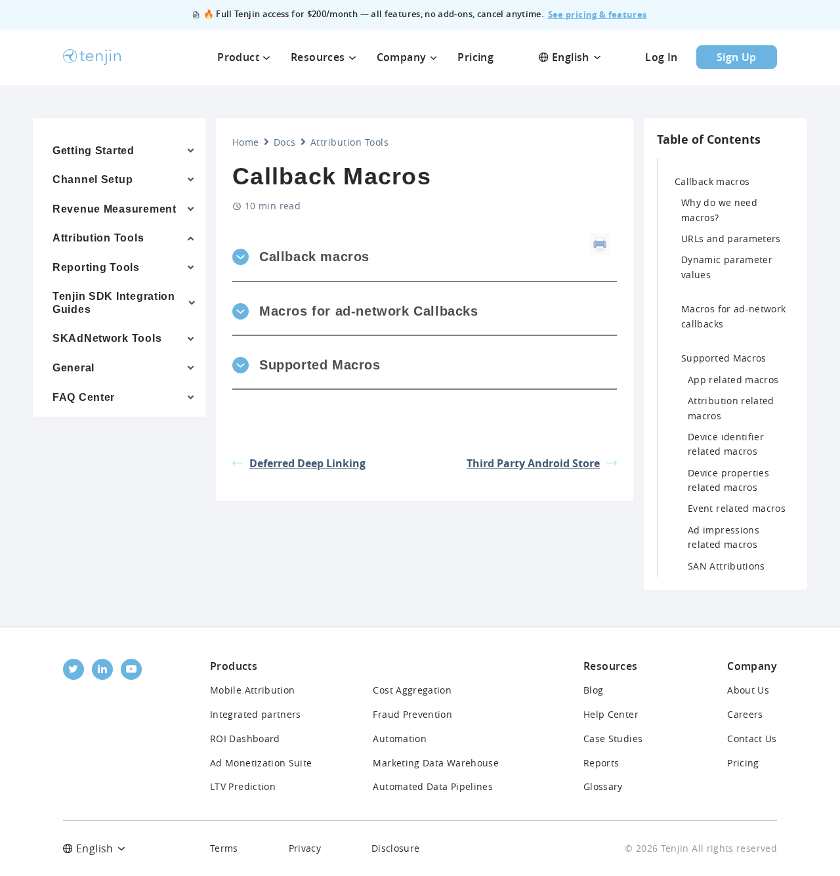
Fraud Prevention (412, 714)
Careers (745, 714)
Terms (224, 848)
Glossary (603, 786)
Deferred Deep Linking (307, 463)
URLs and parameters (731, 238)
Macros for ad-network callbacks (733, 315)
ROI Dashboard (245, 738)
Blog (593, 690)
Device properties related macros (728, 480)
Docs (285, 142)
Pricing (743, 763)
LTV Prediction (243, 786)
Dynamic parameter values (726, 266)
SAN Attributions (726, 566)
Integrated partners (255, 714)
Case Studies (612, 738)
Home (245, 142)
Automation (400, 738)
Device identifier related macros (726, 443)
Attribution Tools (349, 142)
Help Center (611, 714)
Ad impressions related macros (723, 537)
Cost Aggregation (412, 690)
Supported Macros (723, 358)
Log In (661, 57)
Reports (601, 763)
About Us (748, 690)
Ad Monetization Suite (261, 763)
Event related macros (737, 508)
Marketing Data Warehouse (436, 763)
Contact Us (752, 738)
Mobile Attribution (252, 690)
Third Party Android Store (533, 463)
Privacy (305, 848)
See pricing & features (597, 14)
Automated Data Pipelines (433, 786)
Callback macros (712, 181)
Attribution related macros (731, 407)
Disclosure (395, 848)
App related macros (733, 379)
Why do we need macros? (719, 209)
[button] (410, 256)
